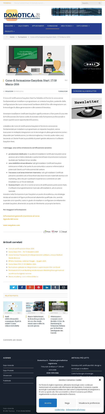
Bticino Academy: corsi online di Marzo (23, 276)
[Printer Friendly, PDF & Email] (55, 231)
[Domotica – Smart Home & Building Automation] (22, 14)
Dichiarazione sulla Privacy (75, 409)
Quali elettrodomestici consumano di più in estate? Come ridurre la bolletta (13, 321)
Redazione (9, 91)
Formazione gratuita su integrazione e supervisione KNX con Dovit (34, 267)
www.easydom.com (11, 225)
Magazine (9, 26)
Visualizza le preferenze (89, 403)
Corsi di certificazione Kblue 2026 (21, 248)
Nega (67, 403)
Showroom (7, 375)
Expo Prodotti (8, 370)
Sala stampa (23, 26)
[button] (100, 380)
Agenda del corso (10, 219)
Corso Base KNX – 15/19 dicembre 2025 (24, 252)
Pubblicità (7, 380)
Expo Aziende (82, 26)
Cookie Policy (60, 409)
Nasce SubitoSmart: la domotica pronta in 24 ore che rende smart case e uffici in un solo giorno (29, 3)
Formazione (52, 26)
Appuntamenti (38, 26)
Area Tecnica (66, 26)
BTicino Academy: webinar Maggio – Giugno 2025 (27, 261)
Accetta (48, 403)
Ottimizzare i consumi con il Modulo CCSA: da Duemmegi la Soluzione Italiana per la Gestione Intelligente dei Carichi (58, 324)
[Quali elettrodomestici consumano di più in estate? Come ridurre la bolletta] (12, 307)
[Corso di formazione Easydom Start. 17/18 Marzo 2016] (35, 61)
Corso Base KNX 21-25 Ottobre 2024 (22, 264)
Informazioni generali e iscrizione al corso (21, 216)
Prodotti (9, 31)
